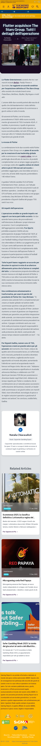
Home (3, 14)
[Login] (8, 7)
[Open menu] (4, 7)
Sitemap (32, 735)
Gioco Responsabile (13, 737)
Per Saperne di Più (9, 532)
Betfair (16, 83)
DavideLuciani (8, 505)
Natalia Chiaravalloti (20, 434)
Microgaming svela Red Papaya (17, 580)
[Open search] (37, 7)
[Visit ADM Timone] (8, 716)
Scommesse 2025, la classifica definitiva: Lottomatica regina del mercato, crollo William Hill (18, 516)
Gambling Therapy (28, 737)
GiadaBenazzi (8, 571)
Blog (8, 14)
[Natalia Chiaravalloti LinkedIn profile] (20, 430)
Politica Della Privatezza (19, 735)
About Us (7, 735)
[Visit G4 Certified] (16, 728)
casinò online (25, 156)
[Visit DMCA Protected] (6, 722)
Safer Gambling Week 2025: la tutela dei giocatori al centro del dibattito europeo (19, 645)
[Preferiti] (33, 7)
